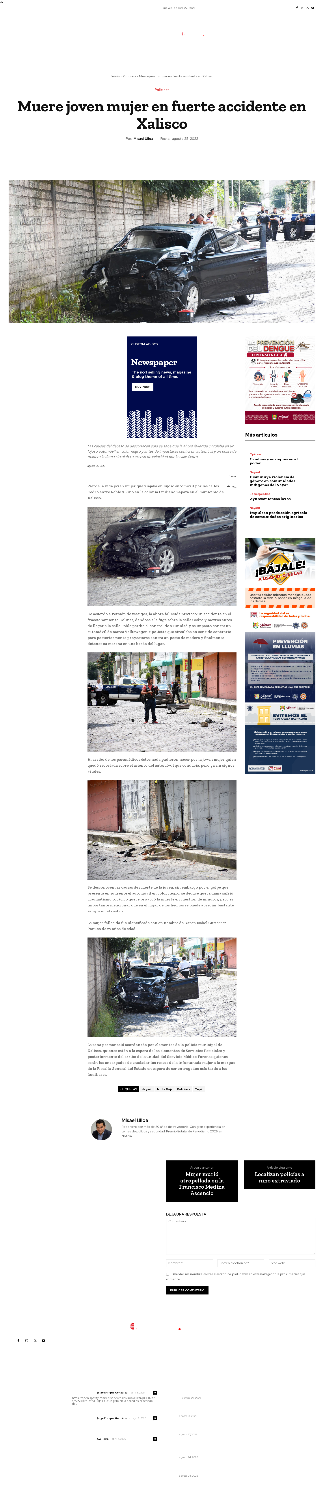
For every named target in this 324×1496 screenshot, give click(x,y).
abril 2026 (240, 1420)
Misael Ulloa (143, 139)
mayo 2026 (241, 1414)
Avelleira (103, 1438)
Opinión (255, 454)
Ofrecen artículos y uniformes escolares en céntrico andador (191, 1408)
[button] (225, 54)
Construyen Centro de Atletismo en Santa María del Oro (190, 1447)
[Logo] (195, 34)
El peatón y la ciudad (93, 1433)
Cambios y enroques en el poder (274, 461)
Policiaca (129, 76)
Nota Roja (165, 1089)
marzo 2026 (242, 1427)
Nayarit (147, 1089)
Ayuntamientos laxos (270, 498)
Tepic (199, 1089)
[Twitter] (307, 8)
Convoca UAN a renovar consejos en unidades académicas (193, 1426)
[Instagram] (302, 8)
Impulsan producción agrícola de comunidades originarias (278, 514)
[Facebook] (297, 8)
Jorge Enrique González (112, 1392)
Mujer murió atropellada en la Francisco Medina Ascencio (202, 1183)
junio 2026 (240, 1407)
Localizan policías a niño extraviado (279, 1177)
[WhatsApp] (172, 156)
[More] (182, 156)
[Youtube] (312, 8)
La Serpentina (260, 494)
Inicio (115, 76)
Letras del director (83, 1392)
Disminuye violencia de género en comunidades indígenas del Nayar (272, 480)
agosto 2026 (242, 1394)
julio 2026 (240, 1400)
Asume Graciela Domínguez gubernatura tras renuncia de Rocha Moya (190, 1387)
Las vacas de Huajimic (95, 1412)
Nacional (174, 1397)
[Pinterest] (161, 156)
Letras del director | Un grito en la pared (112, 1386)
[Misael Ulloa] (104, 1130)
